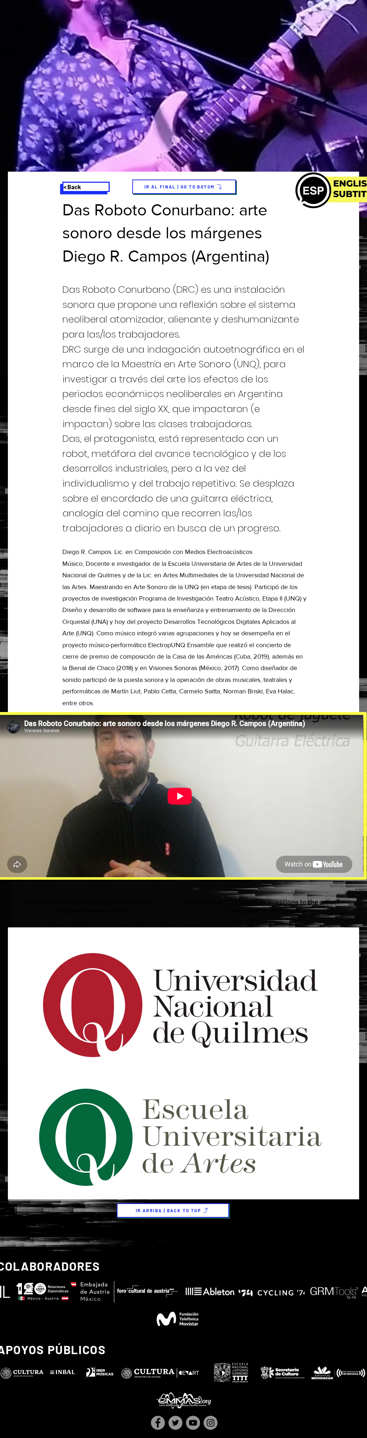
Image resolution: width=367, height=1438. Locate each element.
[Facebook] (158, 1423)
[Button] (183, 907)
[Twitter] (175, 1423)
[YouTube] (193, 1423)
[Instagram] (211, 1423)
